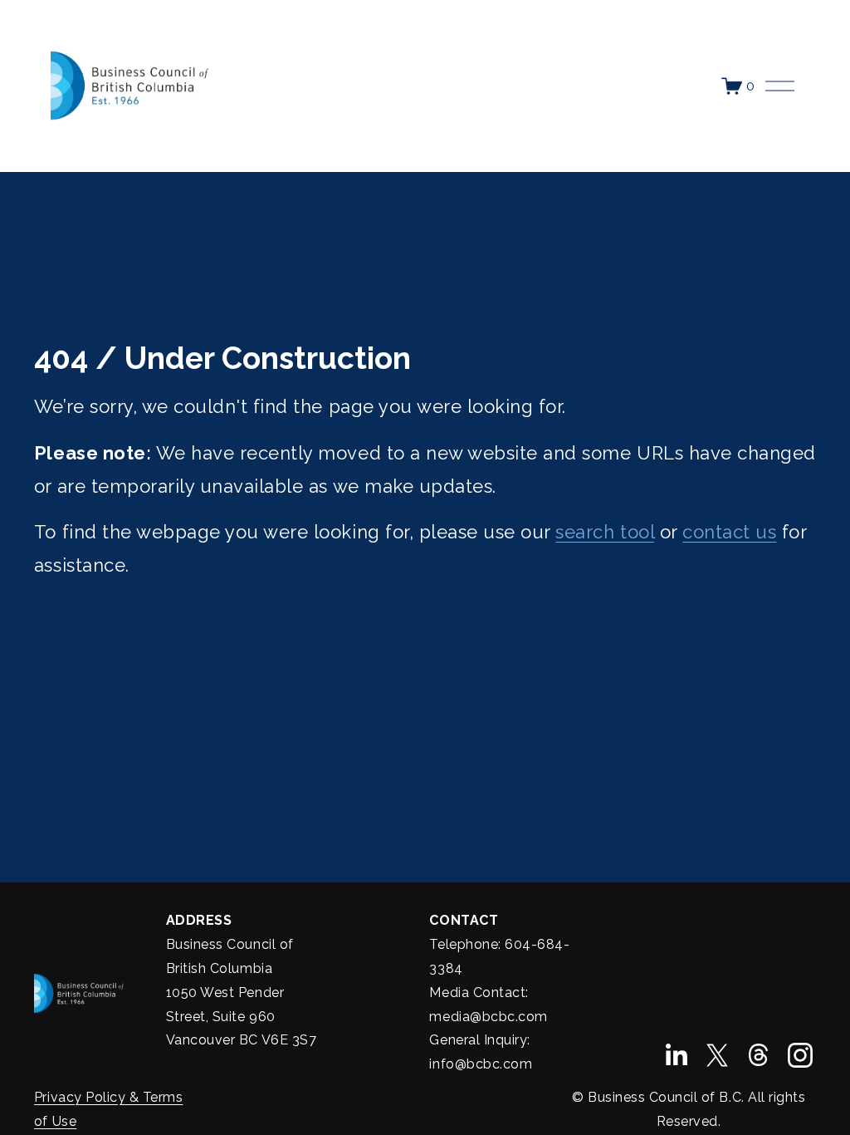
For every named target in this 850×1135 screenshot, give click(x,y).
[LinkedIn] (675, 1055)
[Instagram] (800, 1055)
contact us (729, 532)
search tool (604, 532)
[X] (717, 1055)
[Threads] (758, 1055)
